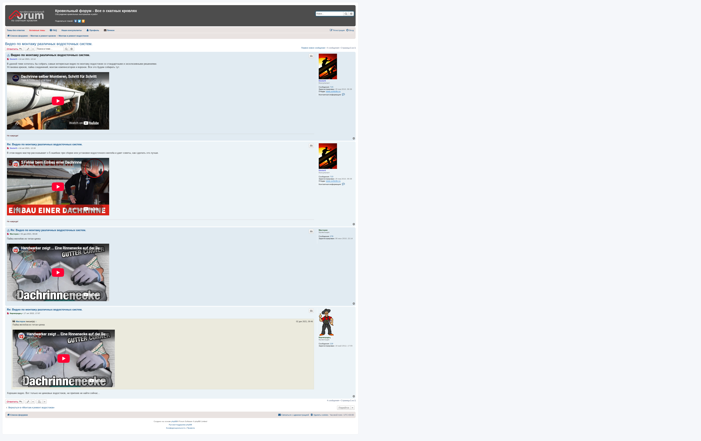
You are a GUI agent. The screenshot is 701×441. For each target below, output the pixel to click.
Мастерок (323, 230)
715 (331, 87)
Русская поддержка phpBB (180, 425)
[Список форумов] (30, 15)
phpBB (174, 421)
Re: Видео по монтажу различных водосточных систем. (44, 144)
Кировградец (324, 337)
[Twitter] (79, 21)
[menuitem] (16, 30)
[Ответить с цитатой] (311, 56)
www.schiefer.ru (333, 91)
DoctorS (322, 81)
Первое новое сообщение (313, 48)
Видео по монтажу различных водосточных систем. (49, 44)
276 (331, 236)
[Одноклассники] (83, 21)
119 (331, 344)
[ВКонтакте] (76, 21)
